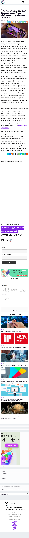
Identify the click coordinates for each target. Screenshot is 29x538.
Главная (3, 471)
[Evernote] (23, 22)
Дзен (14, 528)
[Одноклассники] (12, 22)
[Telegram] (13, 22)
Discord (14, 524)
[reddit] (27, 22)
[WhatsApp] (19, 22)
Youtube (14, 527)
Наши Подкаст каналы (7, 476)
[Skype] (21, 22)
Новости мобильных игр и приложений (11, 486)
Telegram (14, 521)
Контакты (4, 480)
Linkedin (14, 529)
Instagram (14, 525)
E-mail (3, 247)
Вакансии (4, 478)
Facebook (14, 522)
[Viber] (17, 22)
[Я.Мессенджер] (8, 22)
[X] (15, 22)
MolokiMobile (4, 473)
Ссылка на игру (6, 254)
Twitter (14, 526)
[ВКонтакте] (10, 22)
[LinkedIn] (25, 22)
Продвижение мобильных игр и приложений (12, 489)
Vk (14, 523)
